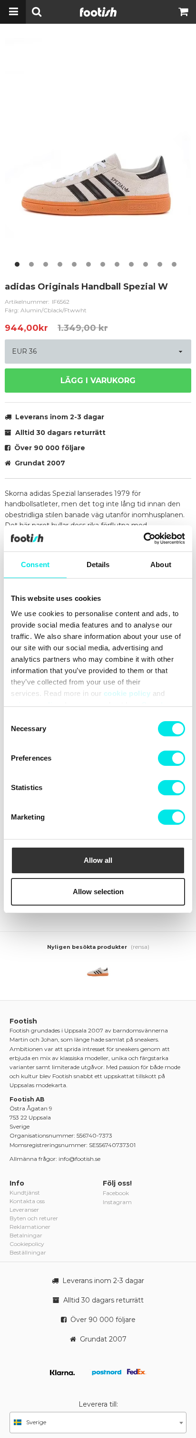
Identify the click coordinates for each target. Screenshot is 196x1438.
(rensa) (140, 946)
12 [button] (174, 264)
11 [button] (159, 264)
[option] (98, 154)
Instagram (117, 1202)
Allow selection (98, 892)
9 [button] (131, 264)
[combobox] (98, 1422)
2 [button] (31, 264)
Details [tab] (98, 564)
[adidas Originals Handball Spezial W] (98, 969)
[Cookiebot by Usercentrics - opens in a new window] (143, 538)
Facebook (116, 1193)
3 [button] (45, 264)
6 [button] (88, 264)
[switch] (171, 758)
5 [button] (74, 264)
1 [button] (17, 264)
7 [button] (102, 264)
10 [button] (145, 264)
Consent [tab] (35, 564)
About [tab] (160, 564)
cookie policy (127, 693)
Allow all (98, 860)
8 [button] (117, 264)
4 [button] (60, 264)
